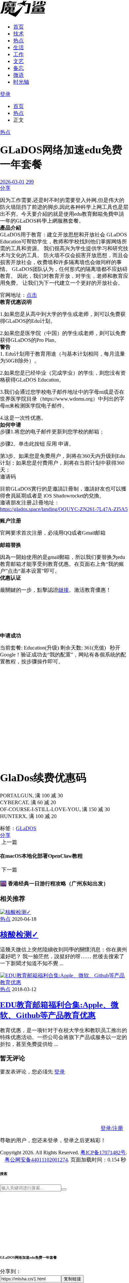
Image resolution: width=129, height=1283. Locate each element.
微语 (18, 75)
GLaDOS (26, 828)
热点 (18, 40)
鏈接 (63, 590)
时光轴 (21, 82)
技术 (18, 33)
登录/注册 (112, 1128)
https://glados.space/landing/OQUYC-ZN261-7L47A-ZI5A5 (64, 509)
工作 (18, 54)
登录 (5, 94)
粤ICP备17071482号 (103, 1152)
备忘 (18, 68)
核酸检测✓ (19, 934)
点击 (31, 295)
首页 (18, 27)
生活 (18, 47)
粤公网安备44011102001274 (36, 1159)
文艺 (18, 61)
